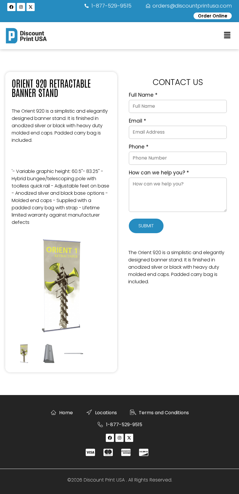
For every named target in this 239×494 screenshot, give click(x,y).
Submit (146, 225)
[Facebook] (11, 7)
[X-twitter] (31, 7)
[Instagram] (21, 7)
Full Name (143, 95)
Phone (138, 147)
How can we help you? (159, 173)
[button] (227, 35)
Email (137, 121)
